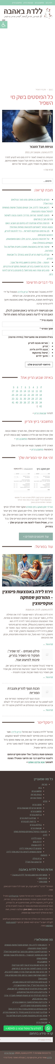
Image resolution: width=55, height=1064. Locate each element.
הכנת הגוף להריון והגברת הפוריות (23, 690)
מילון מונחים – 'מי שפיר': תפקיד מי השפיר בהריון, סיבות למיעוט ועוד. (23, 655)
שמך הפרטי (46, 328)
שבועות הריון (28, 2)
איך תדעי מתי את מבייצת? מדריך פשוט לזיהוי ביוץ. (25, 971)
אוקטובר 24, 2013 (32, 152)
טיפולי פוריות (36, 797)
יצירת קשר (42, 878)
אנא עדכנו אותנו (36, 762)
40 (17, 402)
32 (17, 398)
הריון (45, 346)
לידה (45, 834)
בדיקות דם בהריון (28, 821)
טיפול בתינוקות (40, 352)
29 (29, 398)
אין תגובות (30, 609)
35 (36, 402)
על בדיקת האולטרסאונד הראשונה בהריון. (29, 1002)
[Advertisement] (27, 54)
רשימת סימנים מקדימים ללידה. (33, 1005)
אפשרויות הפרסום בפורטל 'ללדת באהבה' (29, 874)
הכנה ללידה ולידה (39, 349)
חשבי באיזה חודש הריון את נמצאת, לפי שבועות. (27, 988)
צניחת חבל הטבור (41, 146)
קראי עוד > (48, 169)
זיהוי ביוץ (49, 2)
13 (29, 391)
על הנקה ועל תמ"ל (33, 861)
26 (40, 398)
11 (37, 391)
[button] (3, 24)
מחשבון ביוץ (39, 2)
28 (32, 398)
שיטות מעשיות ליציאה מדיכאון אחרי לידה (24, 851)
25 (13, 394)
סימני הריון (37, 804)
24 (17, 394)
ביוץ (40, 787)
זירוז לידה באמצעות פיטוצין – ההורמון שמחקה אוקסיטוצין (27, 597)
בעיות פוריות (36, 794)
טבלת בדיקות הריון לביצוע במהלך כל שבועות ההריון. (25, 1012)
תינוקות (44, 855)
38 (25, 402)
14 (25, 391)
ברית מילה (37, 858)
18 (40, 394)
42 (40, 406)
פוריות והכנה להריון (38, 343)
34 (40, 402)
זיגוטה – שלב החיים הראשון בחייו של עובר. (29, 262)
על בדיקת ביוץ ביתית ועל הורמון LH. (32, 991)
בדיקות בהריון (36, 814)
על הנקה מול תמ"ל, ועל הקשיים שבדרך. (30, 985)
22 (25, 394)
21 (29, 394)
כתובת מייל (46, 320)
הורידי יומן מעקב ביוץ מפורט (39, 506)
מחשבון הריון (17, 2)
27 (36, 398)
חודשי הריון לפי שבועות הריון (29, 807)
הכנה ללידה (36, 838)
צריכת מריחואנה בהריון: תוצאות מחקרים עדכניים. (26, 266)
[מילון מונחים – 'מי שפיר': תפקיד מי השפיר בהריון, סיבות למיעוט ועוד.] (47, 654)
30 (25, 398)
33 (13, 398)
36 (32, 402)
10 (40, 391)
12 (33, 391)
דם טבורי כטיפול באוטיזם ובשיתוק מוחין (30, 831)
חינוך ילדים (42, 356)
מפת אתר (43, 881)
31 (21, 398)
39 (21, 402)
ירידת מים (37, 841)
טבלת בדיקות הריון (28, 817)
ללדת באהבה (47, 152)
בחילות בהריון (36, 824)
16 (17, 391)
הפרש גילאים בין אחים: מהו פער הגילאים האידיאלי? (25, 951)
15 (21, 391)
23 (21, 394)
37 (29, 402)
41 (13, 402)
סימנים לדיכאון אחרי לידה (30, 848)
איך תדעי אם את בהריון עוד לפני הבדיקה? (29, 965)
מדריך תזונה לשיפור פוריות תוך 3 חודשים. (29, 968)
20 (32, 394)
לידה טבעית (36, 844)
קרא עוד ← (48, 644)
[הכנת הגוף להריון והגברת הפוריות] (47, 691)
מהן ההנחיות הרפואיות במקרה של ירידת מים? (27, 1008)
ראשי (51, 89)
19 (37, 394)
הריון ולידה (23, 291)
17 (13, 391)
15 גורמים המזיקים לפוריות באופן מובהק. (29, 981)
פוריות (44, 784)
